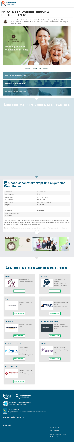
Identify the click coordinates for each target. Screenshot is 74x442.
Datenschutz (55, 430)
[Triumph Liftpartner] (47, 309)
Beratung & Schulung (60, 283)
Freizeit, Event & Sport (60, 349)
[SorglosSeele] (11, 309)
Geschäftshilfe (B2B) (24, 279)
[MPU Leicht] (47, 287)
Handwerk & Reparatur (60, 306)
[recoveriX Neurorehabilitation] (47, 332)
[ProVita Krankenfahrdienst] (11, 354)
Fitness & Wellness (59, 324)
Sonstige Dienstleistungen (16, 92)
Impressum (54, 427)
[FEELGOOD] (47, 354)
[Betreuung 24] (11, 332)
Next (69, 244)
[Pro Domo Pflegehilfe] (11, 377)
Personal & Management (15, 84)
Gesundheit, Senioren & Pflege (17, 76)
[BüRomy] (11, 287)
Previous (4, 244)
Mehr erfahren (18, 291)
